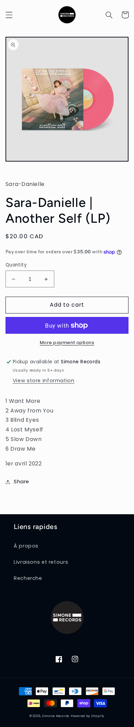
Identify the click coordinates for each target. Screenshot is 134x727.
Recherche (28, 578)
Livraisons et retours (41, 562)
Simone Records (55, 716)
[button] (9, 15)
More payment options (67, 342)
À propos (26, 545)
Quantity (16, 265)
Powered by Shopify (87, 716)
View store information (44, 380)
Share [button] (21, 481)
